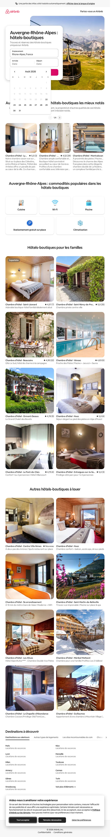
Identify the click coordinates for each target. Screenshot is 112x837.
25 (25, 105)
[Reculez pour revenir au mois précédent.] (15, 71)
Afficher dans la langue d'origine (80, 3)
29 (46, 105)
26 (30, 105)
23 (14, 105)
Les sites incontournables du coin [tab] (77, 737)
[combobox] (34, 54)
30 (14, 110)
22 (46, 99)
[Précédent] (50, 117)
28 (41, 105)
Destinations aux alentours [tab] (17, 737)
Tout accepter (23, 820)
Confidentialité (44, 832)
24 (20, 105)
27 (36, 105)
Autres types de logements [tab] (46, 737)
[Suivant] (59, 117)
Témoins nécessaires (52, 820)
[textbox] (22, 64)
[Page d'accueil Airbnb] (12, 11)
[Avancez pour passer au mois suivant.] (46, 71)
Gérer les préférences (81, 820)
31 (20, 110)
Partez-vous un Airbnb (91, 11)
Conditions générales (63, 832)
